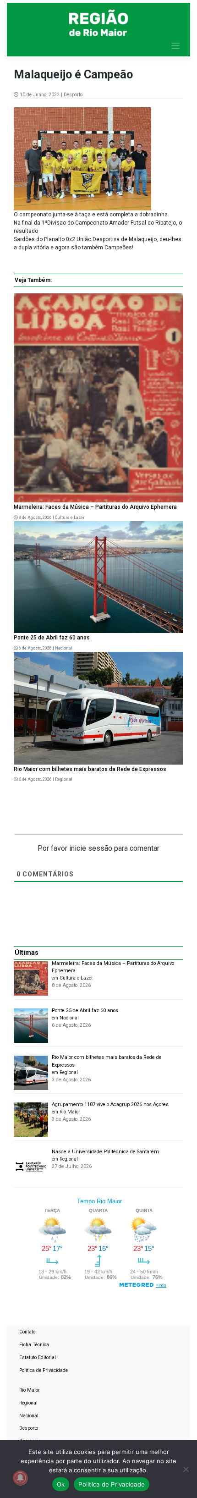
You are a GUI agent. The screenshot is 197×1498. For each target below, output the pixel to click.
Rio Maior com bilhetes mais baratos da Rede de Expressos (90, 769)
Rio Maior (29, 1390)
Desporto (73, 94)
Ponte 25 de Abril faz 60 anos (52, 637)
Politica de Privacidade (43, 1370)
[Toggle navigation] (175, 46)
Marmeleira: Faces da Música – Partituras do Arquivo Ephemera (95, 507)
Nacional (63, 648)
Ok (61, 1484)
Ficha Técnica (34, 1345)
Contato (27, 1332)
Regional (63, 779)
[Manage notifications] (20, 1477)
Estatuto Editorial (37, 1357)
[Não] (185, 1469)
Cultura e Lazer (70, 517)
